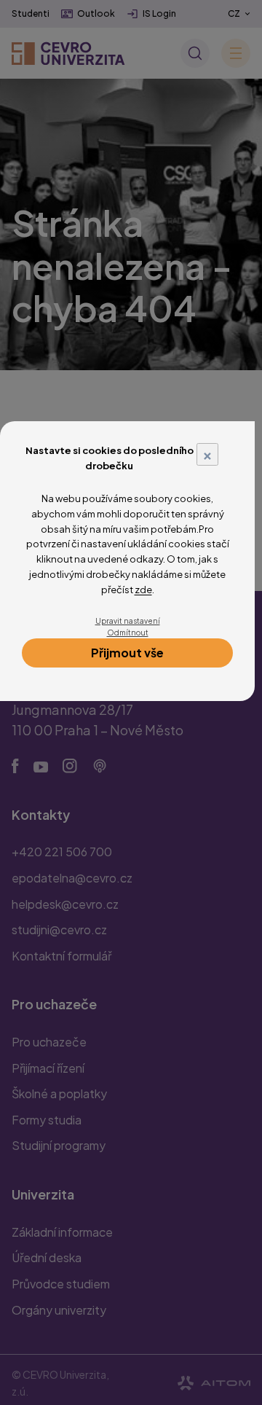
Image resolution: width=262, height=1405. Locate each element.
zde (143, 589)
